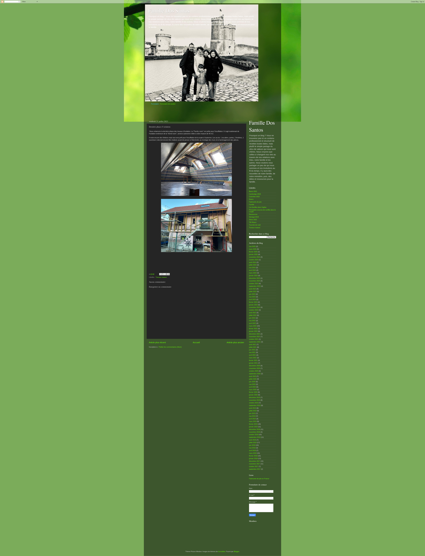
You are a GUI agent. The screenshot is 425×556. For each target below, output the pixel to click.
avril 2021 (252, 355)
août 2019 (252, 408)
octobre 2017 (253, 466)
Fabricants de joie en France (259, 478)
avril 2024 (252, 270)
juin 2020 (252, 381)
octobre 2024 (253, 260)
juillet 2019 (253, 411)
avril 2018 (252, 450)
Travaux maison (161, 277)
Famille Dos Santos (169, 10)
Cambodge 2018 (255, 194)
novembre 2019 (254, 400)
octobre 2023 (253, 283)
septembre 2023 (255, 286)
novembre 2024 (254, 257)
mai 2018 (252, 448)
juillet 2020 (253, 379)
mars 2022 (253, 326)
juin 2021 (252, 350)
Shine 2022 (253, 219)
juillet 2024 (253, 265)
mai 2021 (252, 352)
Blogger (236, 551)
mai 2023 (252, 297)
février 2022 (253, 328)
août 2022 (252, 312)
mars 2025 (253, 249)
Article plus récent (157, 342)
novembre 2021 (254, 336)
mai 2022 (252, 320)
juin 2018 (252, 445)
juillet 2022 (253, 315)
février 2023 (253, 302)
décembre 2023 (254, 278)
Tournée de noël (255, 225)
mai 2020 (252, 384)
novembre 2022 (254, 307)
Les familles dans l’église (257, 207)
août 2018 (252, 440)
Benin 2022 (253, 191)
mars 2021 (253, 358)
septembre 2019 (255, 405)
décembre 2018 (254, 429)
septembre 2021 (255, 342)
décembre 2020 (254, 366)
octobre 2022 (253, 310)
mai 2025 (252, 246)
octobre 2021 (253, 339)
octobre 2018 (253, 434)
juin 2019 (252, 413)
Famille (251, 204)
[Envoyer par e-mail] (160, 274)
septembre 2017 (255, 469)
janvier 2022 (253, 331)
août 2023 (252, 289)
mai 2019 (252, 416)
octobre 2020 (253, 371)
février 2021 (253, 360)
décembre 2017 (254, 461)
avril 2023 (252, 299)
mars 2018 (253, 453)
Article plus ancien (235, 342)
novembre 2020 (254, 368)
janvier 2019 (253, 427)
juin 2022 (252, 318)
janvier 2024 (253, 275)
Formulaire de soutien (167, 104)
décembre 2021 (254, 334)
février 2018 (253, 456)
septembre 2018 (255, 437)
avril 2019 (252, 419)
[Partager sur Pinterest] (169, 274)
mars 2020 (253, 389)
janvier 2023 (253, 305)
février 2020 (253, 392)
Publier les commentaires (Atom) (170, 347)
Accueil (196, 342)
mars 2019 (253, 421)
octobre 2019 (253, 403)
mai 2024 (252, 267)
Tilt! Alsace (252, 222)
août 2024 (252, 262)
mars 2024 (253, 273)
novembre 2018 (254, 432)
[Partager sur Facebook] (166, 274)
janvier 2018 (253, 458)
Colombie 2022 (254, 196)
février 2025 (253, 252)
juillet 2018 (253, 442)
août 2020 (252, 376)
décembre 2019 (254, 397)
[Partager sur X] (164, 274)
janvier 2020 (253, 395)
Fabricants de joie (255, 202)
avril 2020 (252, 387)
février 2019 (253, 424)
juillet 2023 (253, 291)
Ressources (253, 214)
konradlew (221, 551)
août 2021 (252, 344)
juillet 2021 (253, 347)
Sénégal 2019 (254, 217)
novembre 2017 (254, 464)
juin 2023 (252, 294)
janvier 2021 (253, 363)
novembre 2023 (254, 281)
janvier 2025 (253, 254)
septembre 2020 (255, 374)
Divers (251, 199)
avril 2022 (252, 323)
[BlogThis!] (162, 274)
